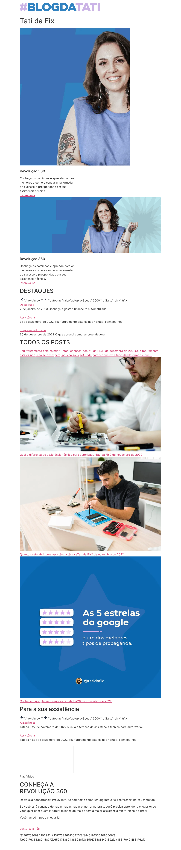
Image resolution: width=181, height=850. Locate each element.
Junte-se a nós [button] (30, 828)
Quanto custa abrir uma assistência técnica (48, 554)
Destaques (27, 304)
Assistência (27, 317)
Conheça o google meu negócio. (41, 701)
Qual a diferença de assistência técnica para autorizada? (58, 454)
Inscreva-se (27, 195)
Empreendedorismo (33, 330)
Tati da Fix (103, 454)
